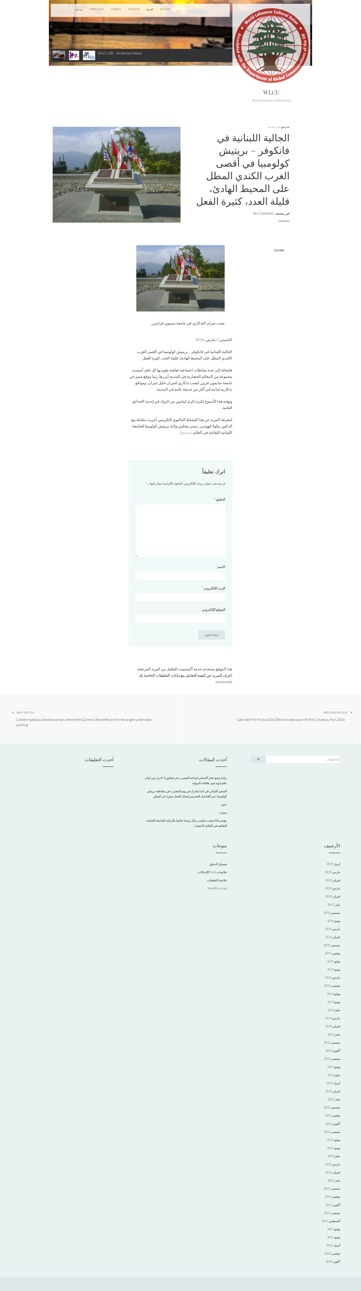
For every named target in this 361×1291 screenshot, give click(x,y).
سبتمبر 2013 (332, 1058)
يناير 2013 (334, 1099)
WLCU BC (106, 53)
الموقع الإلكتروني (213, 609)
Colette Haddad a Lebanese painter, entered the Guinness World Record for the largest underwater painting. (84, 719)
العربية (149, 9)
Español (116, 9)
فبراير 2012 (332, 1172)
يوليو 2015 (333, 961)
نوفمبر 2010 (332, 1253)
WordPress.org (217, 888)
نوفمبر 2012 (332, 1115)
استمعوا (186, 432)
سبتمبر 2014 (332, 985)
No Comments (263, 213)
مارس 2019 (332, 872)
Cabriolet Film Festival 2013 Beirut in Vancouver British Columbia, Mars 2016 (292, 716)
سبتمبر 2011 (332, 1213)
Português (97, 9)
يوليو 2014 (333, 993)
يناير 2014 (334, 1034)
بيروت (223, 812)
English (165, 9)
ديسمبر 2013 (332, 1042)
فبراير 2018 (332, 896)
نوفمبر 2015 (332, 953)
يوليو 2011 (333, 1229)
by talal (279, 250)
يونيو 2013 (333, 1066)
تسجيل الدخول (218, 864)
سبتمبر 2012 (332, 1131)
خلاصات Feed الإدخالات (212, 872)
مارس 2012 (332, 1164)
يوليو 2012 (333, 1139)
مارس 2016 (332, 928)
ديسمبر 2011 (332, 1188)
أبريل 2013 (333, 1083)
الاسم (220, 567)
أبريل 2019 (333, 864)
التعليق (219, 499)
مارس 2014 (332, 1018)
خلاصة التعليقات (217, 880)
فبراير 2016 (332, 937)
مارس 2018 (332, 888)
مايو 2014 (334, 1010)
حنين (224, 804)
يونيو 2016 (333, 920)
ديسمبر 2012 (332, 1107)
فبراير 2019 (332, 880)
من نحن (79, 9)
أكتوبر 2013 (333, 1050)
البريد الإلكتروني (213, 588)
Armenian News (129, 53)
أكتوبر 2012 (333, 1123)
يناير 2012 (334, 1180)
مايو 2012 (334, 1156)
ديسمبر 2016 (332, 912)
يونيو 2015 (333, 969)
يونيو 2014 (333, 1002)
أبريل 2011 (333, 1245)
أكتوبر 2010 (333, 1261)
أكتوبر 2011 (333, 1204)
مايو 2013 (334, 1075)
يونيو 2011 (333, 1237)
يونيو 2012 (333, 1148)
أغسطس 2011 (331, 1221)
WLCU (271, 92)
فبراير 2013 (332, 1091)
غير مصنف (282, 213)
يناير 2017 (334, 904)
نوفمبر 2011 (332, 1196)
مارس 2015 (332, 977)
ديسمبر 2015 (332, 945)
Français (134, 9)
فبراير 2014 (332, 1026)
